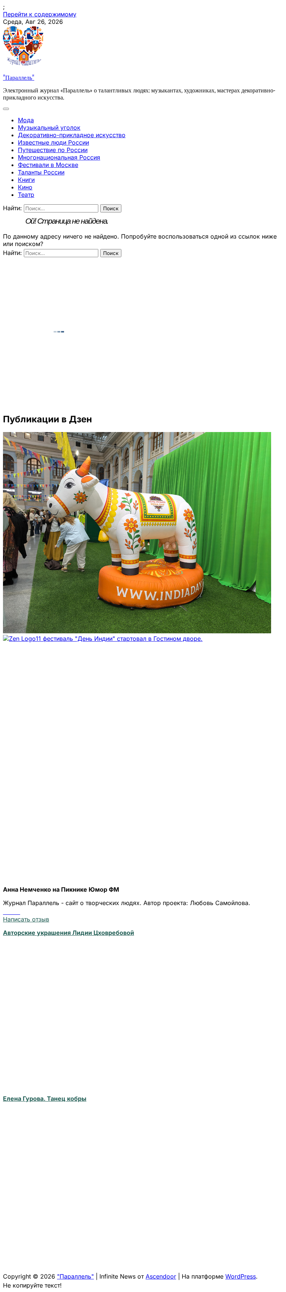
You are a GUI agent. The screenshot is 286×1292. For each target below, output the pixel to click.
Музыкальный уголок (49, 127)
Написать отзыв (26, 919)
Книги (26, 179)
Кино (25, 187)
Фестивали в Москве (48, 164)
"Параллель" (18, 77)
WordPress (240, 1276)
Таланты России (41, 172)
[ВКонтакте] (6, 912)
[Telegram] (12, 912)
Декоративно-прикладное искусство (71, 135)
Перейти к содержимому (39, 14)
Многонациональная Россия (59, 157)
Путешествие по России (53, 150)
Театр (26, 194)
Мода (26, 120)
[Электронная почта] (18, 912)
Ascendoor (161, 1276)
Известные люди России (53, 142)
